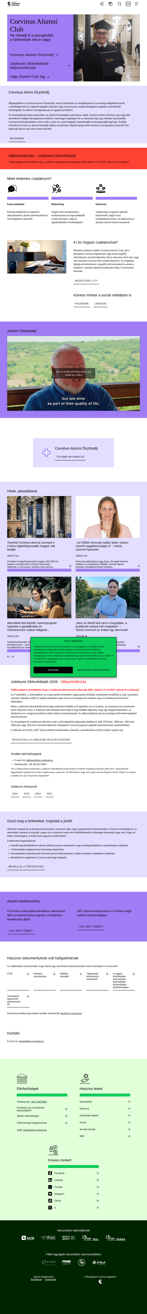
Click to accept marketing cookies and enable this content (73, 373)
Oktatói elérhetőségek (28, 1116)
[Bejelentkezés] (101, 4)
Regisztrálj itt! (86, 281)
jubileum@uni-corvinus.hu (39, 760)
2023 (26, 793)
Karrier (83, 1122)
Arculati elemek (87, 1129)
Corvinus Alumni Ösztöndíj (32, 55)
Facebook (82, 303)
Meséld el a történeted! (26, 866)
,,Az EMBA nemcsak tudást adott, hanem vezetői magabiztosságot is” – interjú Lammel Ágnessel (102, 546)
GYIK (10, 973)
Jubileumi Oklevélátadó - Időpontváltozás (30, 66)
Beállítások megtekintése (94, 670)
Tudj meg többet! (21, 931)
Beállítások (36, 1279)
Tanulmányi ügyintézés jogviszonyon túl (14, 1000)
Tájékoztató (50, 1279)
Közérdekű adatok (89, 1115)
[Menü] (136, 4)
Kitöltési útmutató (64, 975)
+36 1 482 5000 (39, 1102)
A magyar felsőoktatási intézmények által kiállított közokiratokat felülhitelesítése (121, 980)
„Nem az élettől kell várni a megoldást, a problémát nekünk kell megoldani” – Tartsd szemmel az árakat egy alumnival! (102, 626)
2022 (38, 793)
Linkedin (101, 303)
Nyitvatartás (86, 1101)
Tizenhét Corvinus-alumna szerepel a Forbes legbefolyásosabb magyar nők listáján (31, 546)
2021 (49, 793)
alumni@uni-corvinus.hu (31, 1041)
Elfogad (53, 670)
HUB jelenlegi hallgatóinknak (32, 1123)
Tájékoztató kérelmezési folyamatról (92, 976)
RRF (82, 1136)
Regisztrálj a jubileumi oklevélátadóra (41, 740)
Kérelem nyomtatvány (40, 975)
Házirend (84, 1108)
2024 (15, 793)
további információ (70, 457)
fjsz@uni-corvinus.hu (71, 1013)
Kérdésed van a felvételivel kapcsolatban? (30, 1109)
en (128, 4)
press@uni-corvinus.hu (35, 1130)
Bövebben (17, 138)
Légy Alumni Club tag (27, 76)
